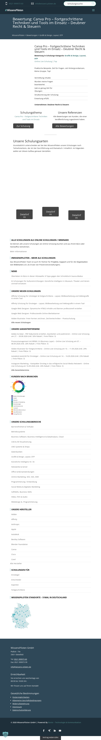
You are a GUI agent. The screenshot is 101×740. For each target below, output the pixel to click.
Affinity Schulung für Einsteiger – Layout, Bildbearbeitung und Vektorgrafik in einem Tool (47, 303)
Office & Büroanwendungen (22, 472)
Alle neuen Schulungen (21, 322)
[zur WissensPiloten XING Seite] (49, 730)
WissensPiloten (18, 35)
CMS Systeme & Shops (20, 447)
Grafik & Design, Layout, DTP (51, 35)
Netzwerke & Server (19, 467)
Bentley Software (18, 539)
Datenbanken (16, 452)
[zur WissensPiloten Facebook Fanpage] (44, 731)
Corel (13, 559)
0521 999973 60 (16, 3)
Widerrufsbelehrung (20, 703)
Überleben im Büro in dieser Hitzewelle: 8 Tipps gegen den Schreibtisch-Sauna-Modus (47, 276)
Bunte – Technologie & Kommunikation (64, 722)
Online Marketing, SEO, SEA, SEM (25, 477)
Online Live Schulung (43, 61)
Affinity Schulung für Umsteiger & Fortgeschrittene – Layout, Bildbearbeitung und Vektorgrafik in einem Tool (50, 297)
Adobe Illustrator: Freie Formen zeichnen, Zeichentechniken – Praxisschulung (43, 318)
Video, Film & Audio (19, 497)
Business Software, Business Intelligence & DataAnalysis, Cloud (37, 437)
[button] (5, 734)
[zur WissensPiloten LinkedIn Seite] (54, 731)
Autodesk (15, 534)
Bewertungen (32, 35)
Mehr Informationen (18, 251)
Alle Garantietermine (20, 370)
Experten (15, 585)
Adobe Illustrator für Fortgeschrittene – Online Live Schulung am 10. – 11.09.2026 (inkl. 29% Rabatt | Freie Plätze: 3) (49, 350)
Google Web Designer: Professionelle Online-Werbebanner (35, 313)
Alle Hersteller (16, 563)
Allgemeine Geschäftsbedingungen (26, 700)
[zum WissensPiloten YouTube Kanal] (60, 731)
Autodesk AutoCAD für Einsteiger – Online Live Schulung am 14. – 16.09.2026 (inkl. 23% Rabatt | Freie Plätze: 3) (50, 357)
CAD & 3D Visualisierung (21, 442)
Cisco (13, 554)
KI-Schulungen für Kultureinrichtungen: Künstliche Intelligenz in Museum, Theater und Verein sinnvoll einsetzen (50, 282)
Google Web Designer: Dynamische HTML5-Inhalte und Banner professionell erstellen (46, 308)
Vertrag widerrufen (50, 737)
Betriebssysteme (18, 431)
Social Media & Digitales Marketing (25, 487)
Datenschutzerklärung (21, 710)
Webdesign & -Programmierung (24, 502)
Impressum (17, 707)
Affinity (14, 519)
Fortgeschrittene (18, 590)
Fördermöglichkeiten (20, 697)
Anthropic (15, 524)
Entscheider (16, 580)
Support (62, 262)
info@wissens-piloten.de (45, 3)
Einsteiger (15, 575)
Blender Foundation (19, 544)
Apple (13, 529)
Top (55, 61)
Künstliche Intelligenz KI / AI (22, 462)
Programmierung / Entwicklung (24, 482)
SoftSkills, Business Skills (21, 492)
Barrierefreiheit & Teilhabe (22, 427)
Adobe (14, 514)
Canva (13, 549)
